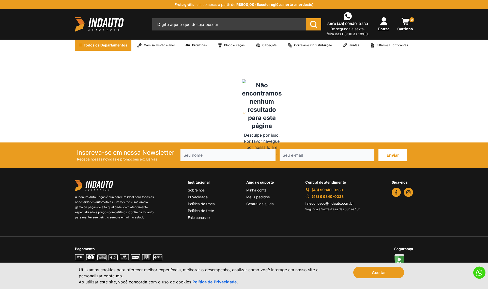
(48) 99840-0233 (352, 24)
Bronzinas (199, 45)
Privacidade (198, 197)
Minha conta (256, 190)
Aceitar (379, 272)
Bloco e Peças (234, 45)
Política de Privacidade (214, 281)
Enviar (393, 155)
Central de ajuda (260, 204)
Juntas (354, 45)
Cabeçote (269, 45)
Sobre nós (196, 190)
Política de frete (201, 210)
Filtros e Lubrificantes (392, 45)
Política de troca (201, 204)
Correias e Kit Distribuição (313, 45)
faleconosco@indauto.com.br (329, 203)
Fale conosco (199, 217)
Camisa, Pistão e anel (159, 45)
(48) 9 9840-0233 (328, 196)
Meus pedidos (258, 197)
